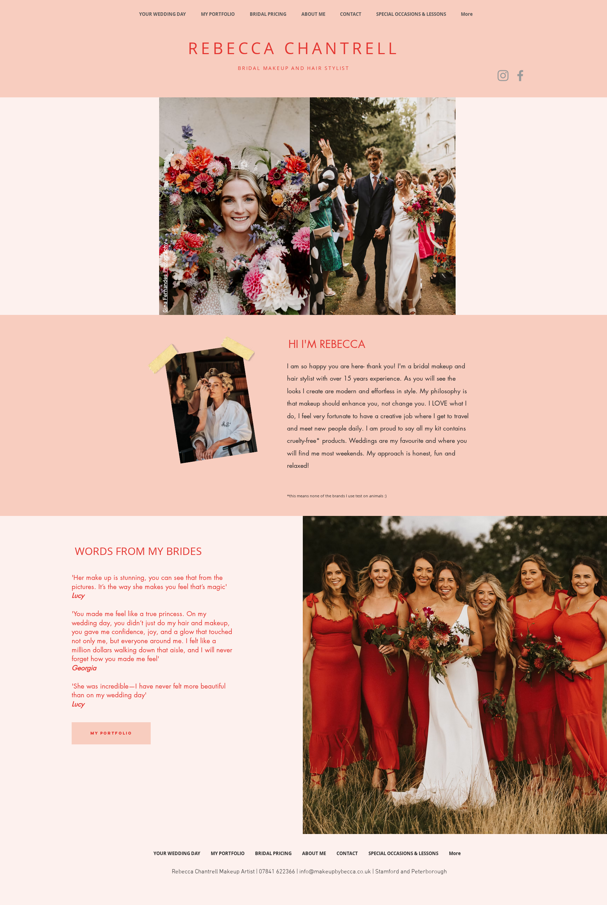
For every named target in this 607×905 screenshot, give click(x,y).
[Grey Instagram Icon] (503, 75)
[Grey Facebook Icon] (520, 75)
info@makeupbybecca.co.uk (335, 871)
